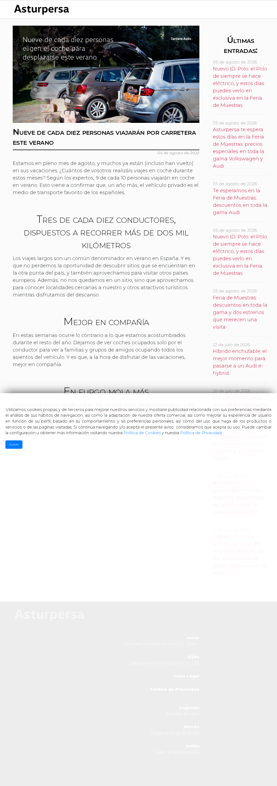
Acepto (14, 444)
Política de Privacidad (201, 432)
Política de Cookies (142, 432)
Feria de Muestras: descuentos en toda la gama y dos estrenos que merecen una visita (240, 312)
